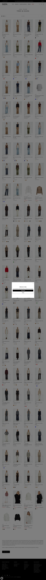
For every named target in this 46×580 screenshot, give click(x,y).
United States (23, 290)
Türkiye (23, 292)
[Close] (33, 283)
